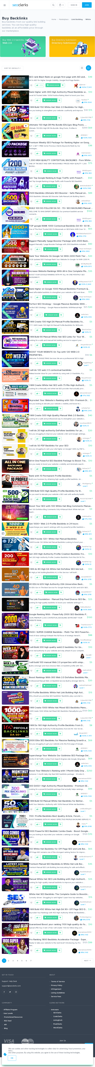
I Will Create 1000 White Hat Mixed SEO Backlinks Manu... (58, 707)
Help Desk (13, 981)
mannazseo (86, 153)
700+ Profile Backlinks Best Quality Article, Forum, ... (56, 816)
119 (39, 592)
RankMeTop (86, 546)
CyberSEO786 (85, 117)
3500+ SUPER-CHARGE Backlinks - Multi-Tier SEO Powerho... (59, 632)
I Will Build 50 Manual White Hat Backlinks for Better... (56, 801)
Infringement (56, 989)
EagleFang (87, 363)
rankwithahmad (85, 685)
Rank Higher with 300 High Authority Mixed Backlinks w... (58, 92)
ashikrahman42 (85, 856)
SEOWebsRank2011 (83, 233)
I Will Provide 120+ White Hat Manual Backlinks (53, 538)
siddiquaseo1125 (85, 281)
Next (86, 961)
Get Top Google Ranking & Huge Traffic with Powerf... (56, 178)
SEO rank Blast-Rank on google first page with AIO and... (57, 77)
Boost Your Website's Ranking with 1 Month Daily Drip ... (57, 770)
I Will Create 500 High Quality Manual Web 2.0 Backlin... (57, 415)
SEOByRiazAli (86, 264)
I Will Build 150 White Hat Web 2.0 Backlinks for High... (56, 107)
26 (39, 249)
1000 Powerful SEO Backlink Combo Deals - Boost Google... (59, 831)
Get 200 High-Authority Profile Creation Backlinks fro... (57, 554)
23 (39, 917)
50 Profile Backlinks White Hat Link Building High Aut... (56, 692)
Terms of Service (58, 981)
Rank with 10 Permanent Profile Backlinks (50, 475)
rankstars (84, 314)
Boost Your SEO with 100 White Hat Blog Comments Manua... (60, 506)
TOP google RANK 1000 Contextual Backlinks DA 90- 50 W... (60, 225)
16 (39, 701)
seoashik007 (86, 577)
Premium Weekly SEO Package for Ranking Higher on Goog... (59, 142)
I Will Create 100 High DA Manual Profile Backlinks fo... (56, 321)
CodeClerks (57, 1016)
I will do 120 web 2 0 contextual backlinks (50, 370)
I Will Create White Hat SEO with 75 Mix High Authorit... (57, 385)
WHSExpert (86, 170)
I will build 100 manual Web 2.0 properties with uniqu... (56, 662)
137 (39, 315)
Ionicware (55, 1009)
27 (39, 234)
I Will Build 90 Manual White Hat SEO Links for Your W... (57, 336)
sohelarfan (86, 408)
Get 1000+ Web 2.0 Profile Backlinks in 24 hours (53, 523)
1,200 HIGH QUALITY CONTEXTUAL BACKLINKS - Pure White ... (61, 160)
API (5, 1024)
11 (39, 171)
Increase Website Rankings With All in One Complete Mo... (58, 271)
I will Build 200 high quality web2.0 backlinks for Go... (56, 647)
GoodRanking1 (85, 640)
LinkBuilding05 (85, 808)
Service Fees (56, 996)
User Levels (8, 1013)
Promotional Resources (13, 1017)
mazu (84, 824)
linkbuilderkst (85, 607)
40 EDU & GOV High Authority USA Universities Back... (56, 584)
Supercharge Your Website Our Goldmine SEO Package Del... (59, 755)
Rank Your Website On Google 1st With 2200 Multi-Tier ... (58, 256)
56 (39, 408)
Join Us (62, 1040)
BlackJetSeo (86, 329)
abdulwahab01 (85, 185)
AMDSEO (84, 135)
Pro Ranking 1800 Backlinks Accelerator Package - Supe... (58, 939)
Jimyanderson (85, 344)
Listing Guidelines (58, 993)
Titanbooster (86, 625)
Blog (6, 1028)
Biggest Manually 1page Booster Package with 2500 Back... (59, 241)
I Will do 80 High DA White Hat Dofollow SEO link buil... (56, 569)
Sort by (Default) (12, 68)
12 (39, 933)
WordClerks (57, 1028)
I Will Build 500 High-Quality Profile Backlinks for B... (55, 491)
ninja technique (85, 248)
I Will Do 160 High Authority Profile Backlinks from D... (56, 725)
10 (39, 625)
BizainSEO (83, 733)
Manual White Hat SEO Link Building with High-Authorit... (57, 879)
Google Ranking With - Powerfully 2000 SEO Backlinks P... (58, 614)
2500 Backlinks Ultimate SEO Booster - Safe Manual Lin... (58, 193)
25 (39, 734)
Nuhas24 (85, 468)
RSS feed (7, 1021)
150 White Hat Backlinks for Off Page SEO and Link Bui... (57, 848)
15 (39, 764)
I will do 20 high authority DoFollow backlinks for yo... (56, 430)
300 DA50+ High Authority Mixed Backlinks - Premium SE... (59, 785)
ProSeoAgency (85, 917)
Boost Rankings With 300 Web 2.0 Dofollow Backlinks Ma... (59, 677)
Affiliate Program (10, 1009)
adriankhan (85, 201)
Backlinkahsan (85, 872)
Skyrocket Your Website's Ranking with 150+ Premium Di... (59, 400)
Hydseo (84, 100)
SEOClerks (57, 1013)
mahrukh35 (87, 670)
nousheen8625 (85, 423)
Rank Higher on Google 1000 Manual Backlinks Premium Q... (59, 288)
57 (39, 824)
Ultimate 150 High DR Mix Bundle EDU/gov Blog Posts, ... (58, 124)
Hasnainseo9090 (84, 778)
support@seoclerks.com (11, 986)
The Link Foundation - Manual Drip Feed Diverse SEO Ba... (58, 599)
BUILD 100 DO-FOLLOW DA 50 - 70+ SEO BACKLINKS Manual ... (61, 208)
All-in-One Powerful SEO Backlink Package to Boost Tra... (58, 460)
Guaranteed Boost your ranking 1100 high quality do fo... (58, 924)
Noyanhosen (86, 378)
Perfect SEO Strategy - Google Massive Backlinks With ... (58, 304)
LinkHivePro (86, 516)
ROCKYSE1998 (85, 498)
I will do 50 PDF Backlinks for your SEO (48, 445)
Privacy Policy (56, 985)
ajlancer (82, 84)
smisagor (86, 438)
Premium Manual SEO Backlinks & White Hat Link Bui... (56, 864)
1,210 (40, 85)
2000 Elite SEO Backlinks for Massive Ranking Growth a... (58, 740)
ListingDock (57, 1020)
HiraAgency (86, 483)
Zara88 (88, 655)
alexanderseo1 (85, 393)
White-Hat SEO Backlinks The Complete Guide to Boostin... (59, 894)
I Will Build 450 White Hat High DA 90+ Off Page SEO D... (58, 909)
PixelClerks (57, 1024)
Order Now (54, 85)
